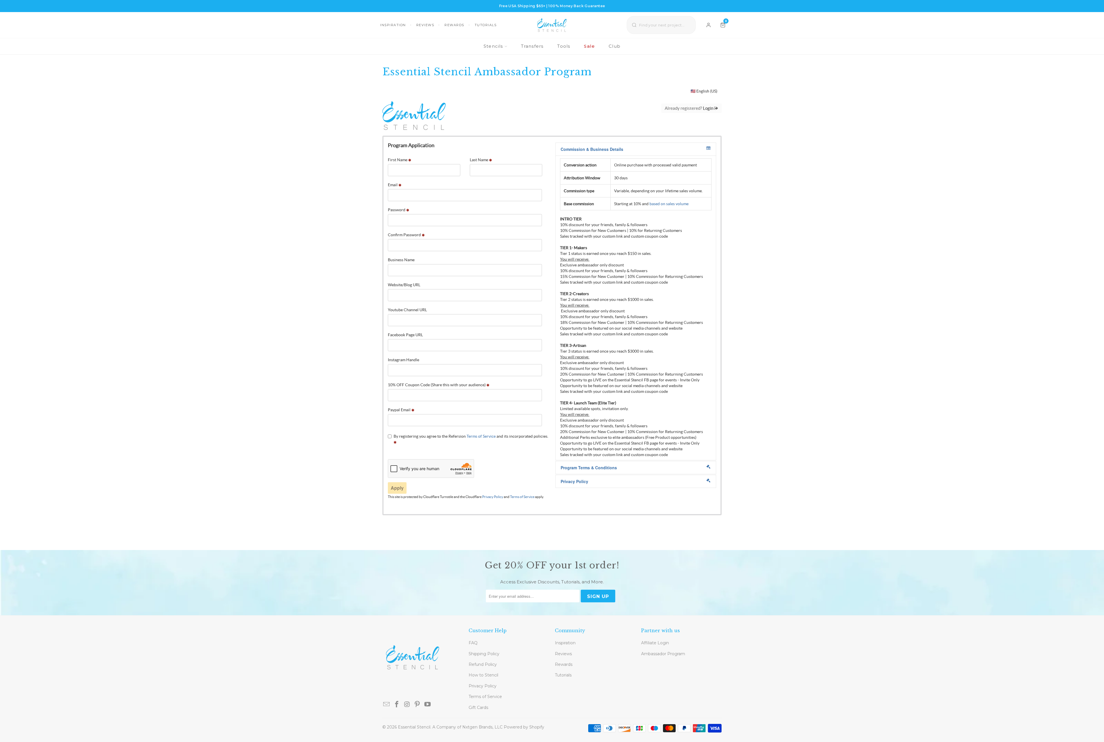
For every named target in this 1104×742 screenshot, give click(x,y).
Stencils (493, 46)
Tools (563, 46)
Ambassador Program (663, 653)
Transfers (532, 46)
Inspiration (393, 25)
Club (614, 46)
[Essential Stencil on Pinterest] (417, 704)
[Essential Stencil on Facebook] (397, 704)
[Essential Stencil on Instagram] (407, 704)
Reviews (425, 25)
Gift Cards (478, 707)
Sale (589, 46)
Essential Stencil (414, 727)
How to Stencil (483, 675)
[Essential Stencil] (552, 25)
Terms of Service (485, 696)
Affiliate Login (655, 642)
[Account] (708, 25)
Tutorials (486, 25)
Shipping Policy (484, 653)
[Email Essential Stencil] (386, 704)
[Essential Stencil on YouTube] (427, 704)
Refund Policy (483, 664)
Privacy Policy (483, 686)
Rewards (454, 25)
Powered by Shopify (524, 727)
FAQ (473, 642)
